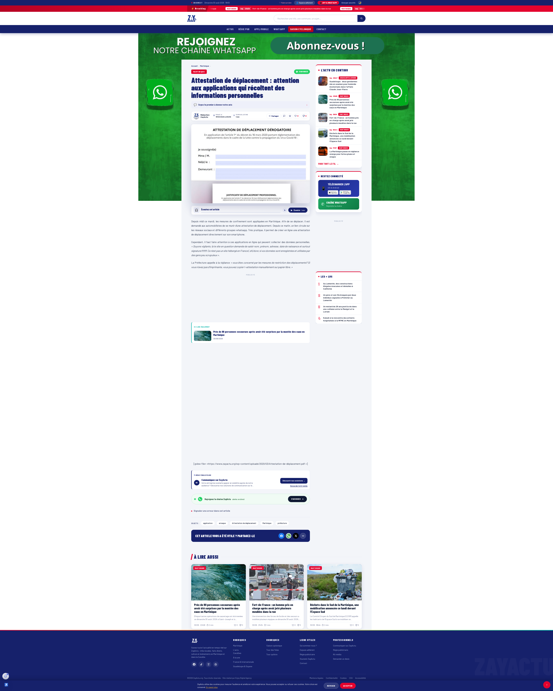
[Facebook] (281, 536)
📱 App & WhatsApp (328, 3)
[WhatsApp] (288, 536)
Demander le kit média (298, 486)
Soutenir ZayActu (307, 659)
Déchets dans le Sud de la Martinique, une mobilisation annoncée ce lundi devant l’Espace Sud (350, 8)
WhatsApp (279, 29)
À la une (236, 657)
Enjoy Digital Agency (243, 678)
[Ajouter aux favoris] (289, 116)
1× (284, 210)
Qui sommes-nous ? (308, 645)
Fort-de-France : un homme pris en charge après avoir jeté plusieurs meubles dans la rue (233, 8)
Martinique (204, 66)
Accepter (348, 686)
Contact (321, 29)
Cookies (343, 678)
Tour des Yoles (272, 650)
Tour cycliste (271, 654)
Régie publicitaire (307, 654)
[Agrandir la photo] (250, 163)
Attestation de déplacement (244, 523)
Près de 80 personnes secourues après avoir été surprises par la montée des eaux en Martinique (217, 608)
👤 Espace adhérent (304, 3)
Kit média (337, 654)
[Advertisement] (250, 297)
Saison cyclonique (300, 29)
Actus (230, 29)
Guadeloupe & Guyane (242, 666)
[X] (296, 536)
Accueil (194, 66)
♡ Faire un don (285, 3)
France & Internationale (243, 662)
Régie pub (243, 29)
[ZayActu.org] (191, 18)
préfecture (282, 523)
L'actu (236, 650)
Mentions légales (316, 678)
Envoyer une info (348, 3)
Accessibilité (360, 678)
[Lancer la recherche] (361, 18)
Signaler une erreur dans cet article (210, 510)
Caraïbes (237, 653)
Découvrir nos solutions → (294, 481)
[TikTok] (201, 664)
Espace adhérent (307, 650)
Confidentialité (332, 678)
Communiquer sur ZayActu (344, 645)
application (208, 523)
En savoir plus (212, 687)
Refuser (331, 686)
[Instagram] (208, 664)
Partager (275, 116)
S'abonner (303, 71)
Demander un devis (341, 659)
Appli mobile (261, 29)
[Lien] (303, 536)
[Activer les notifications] (5, 676)
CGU (351, 678)
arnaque (222, 523)
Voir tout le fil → (328, 163)
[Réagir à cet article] (284, 116)
